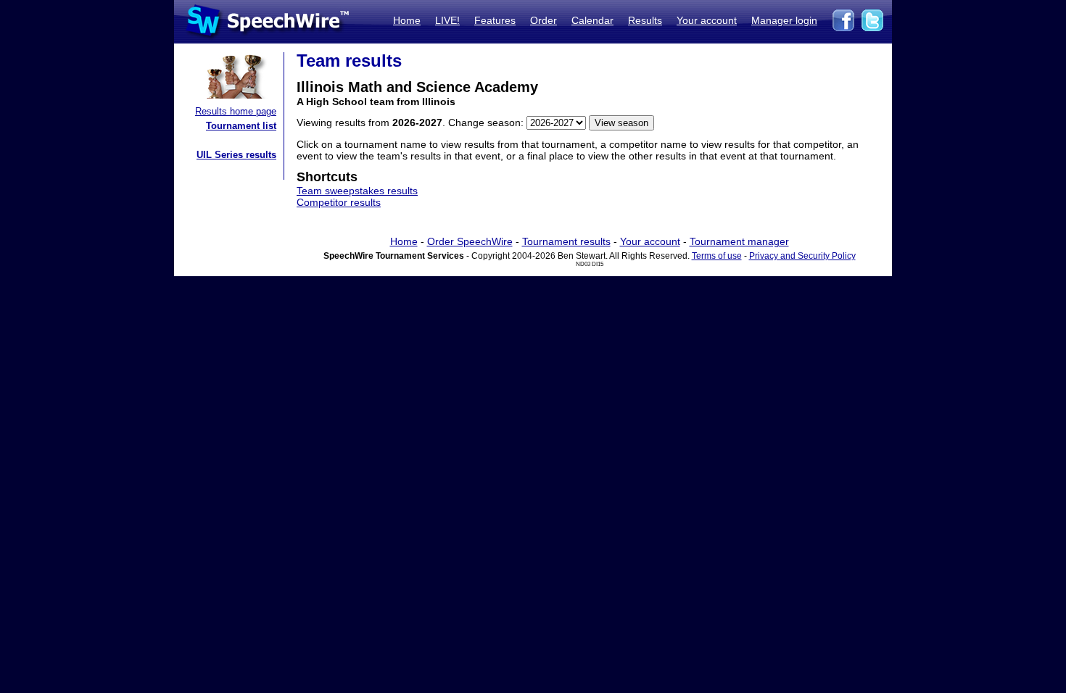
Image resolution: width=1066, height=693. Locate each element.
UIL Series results (236, 154)
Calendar (592, 20)
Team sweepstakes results (357, 190)
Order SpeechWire (470, 241)
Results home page (235, 111)
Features (495, 20)
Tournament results (566, 241)
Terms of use (717, 256)
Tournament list (241, 125)
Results (645, 20)
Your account (707, 20)
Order (543, 20)
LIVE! (447, 20)
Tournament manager (739, 241)
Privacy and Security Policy (802, 256)
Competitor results (339, 202)
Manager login (784, 20)
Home (407, 20)
